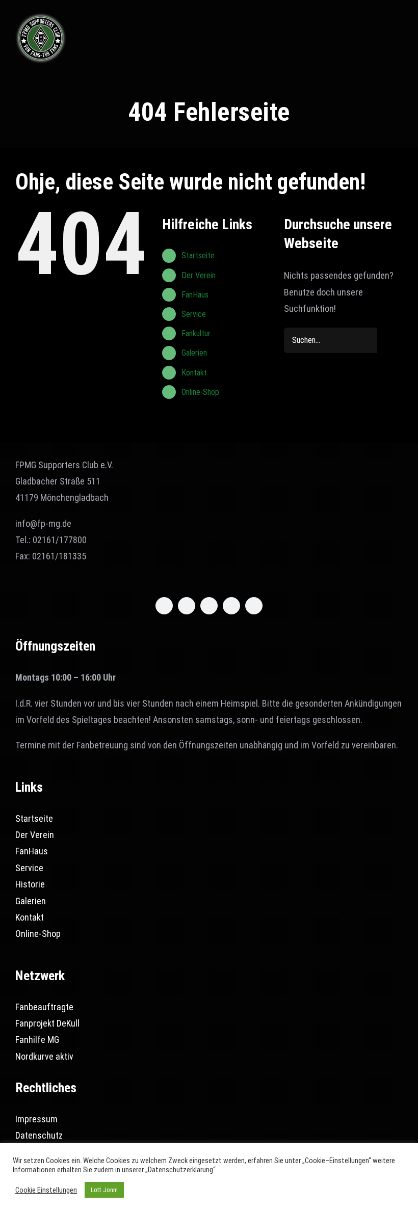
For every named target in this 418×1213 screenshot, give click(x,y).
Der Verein (198, 275)
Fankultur (196, 333)
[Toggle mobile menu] (399, 22)
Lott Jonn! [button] (104, 1190)
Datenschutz (39, 1135)
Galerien (194, 353)
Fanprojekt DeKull (47, 1023)
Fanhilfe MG (37, 1039)
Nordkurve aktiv (44, 1056)
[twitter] (186, 605)
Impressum (36, 1119)
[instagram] (209, 605)
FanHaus (194, 295)
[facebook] (164, 605)
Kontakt (194, 373)
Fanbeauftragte (44, 1007)
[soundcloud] (254, 605)
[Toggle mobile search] (380, 22)
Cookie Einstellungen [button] (46, 1190)
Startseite (198, 255)
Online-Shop (200, 392)
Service (193, 314)
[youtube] (231, 605)
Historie (30, 884)
